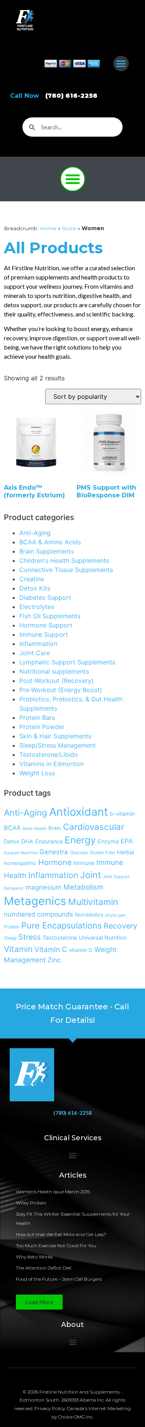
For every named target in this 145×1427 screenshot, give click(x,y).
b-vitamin (122, 813)
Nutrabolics (89, 915)
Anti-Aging (35, 533)
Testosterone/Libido (48, 754)
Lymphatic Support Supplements (67, 662)
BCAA (12, 827)
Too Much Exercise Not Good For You (56, 1245)
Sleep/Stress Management (57, 745)
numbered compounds (38, 914)
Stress (29, 937)
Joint (90, 875)
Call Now (53, 95)
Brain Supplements (46, 551)
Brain (54, 828)
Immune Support (43, 634)
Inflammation (38, 643)
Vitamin (18, 949)
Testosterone (60, 937)
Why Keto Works (34, 1257)
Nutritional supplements (54, 671)
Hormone (55, 862)
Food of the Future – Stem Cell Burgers (59, 1279)
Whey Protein (31, 1203)
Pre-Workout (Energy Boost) (60, 690)
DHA (27, 841)
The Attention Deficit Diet (44, 1268)
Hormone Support (45, 625)
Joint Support (116, 876)
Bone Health (34, 828)
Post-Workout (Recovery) (56, 680)
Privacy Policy (49, 1408)
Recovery (120, 925)
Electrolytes (36, 607)
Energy (80, 840)
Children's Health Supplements (64, 560)
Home (48, 228)
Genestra (53, 852)
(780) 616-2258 (72, 1112)
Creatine (31, 579)
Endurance (49, 841)
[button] (121, 64)
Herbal (125, 852)
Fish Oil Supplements (49, 616)
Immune (83, 863)
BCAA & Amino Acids (50, 542)
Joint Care (34, 653)
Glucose (79, 852)
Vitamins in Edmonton (51, 764)
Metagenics (35, 901)
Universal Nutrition (102, 937)
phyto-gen (115, 915)
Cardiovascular (93, 826)
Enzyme (108, 841)
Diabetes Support (45, 597)
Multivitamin (93, 902)
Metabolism (83, 887)
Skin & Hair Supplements (55, 736)
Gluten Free (102, 852)
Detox (11, 841)
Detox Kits (34, 588)
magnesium (43, 887)
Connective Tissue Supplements (66, 570)
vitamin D (80, 950)
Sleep (10, 938)
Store (69, 228)
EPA (127, 841)
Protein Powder (42, 727)
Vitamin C (50, 949)
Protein (11, 927)
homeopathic (20, 863)
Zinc (54, 960)
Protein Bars (37, 717)
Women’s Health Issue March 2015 (53, 1191)
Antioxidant (78, 811)
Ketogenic (14, 888)
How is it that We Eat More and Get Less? (61, 1234)
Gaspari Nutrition (21, 852)
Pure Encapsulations (61, 925)
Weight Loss (37, 773)
